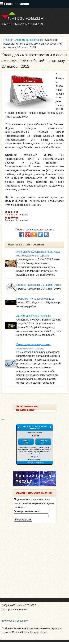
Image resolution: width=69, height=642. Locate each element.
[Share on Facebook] (21, 234)
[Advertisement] (34, 560)
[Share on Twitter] (40, 234)
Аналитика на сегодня (28, 39)
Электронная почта (27, 511)
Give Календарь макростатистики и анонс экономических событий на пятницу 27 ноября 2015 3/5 (11, 212)
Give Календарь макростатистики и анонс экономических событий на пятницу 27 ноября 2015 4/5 (14, 212)
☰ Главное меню (14, 4)
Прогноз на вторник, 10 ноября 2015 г (38, 284)
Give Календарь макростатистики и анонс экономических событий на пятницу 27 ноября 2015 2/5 (9, 212)
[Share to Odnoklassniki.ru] (34, 234)
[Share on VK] (46, 234)
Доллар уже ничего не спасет (33, 315)
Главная (8, 39)
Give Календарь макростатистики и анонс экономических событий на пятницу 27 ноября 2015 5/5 (17, 212)
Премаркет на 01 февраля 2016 (35, 298)
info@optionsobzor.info (15, 620)
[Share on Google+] (27, 234)
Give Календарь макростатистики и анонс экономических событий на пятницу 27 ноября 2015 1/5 (6, 212)
